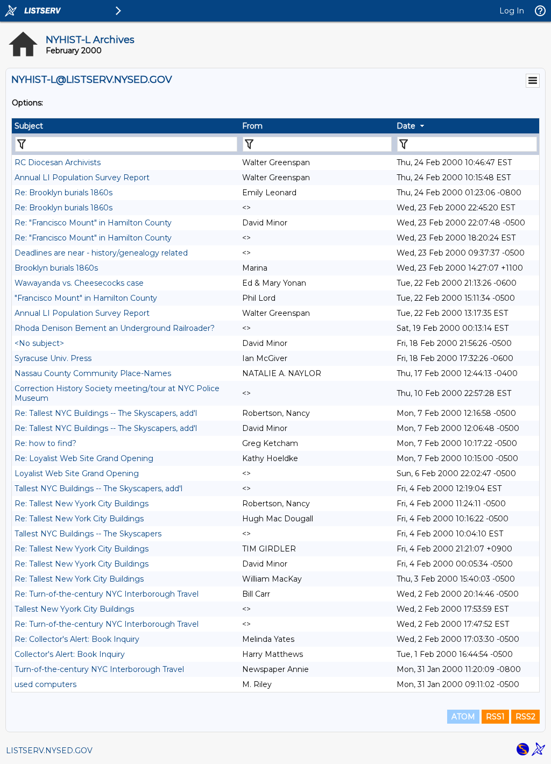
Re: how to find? (45, 443)
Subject (29, 126)
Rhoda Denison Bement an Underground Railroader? (115, 328)
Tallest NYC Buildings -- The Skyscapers (88, 534)
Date (406, 126)
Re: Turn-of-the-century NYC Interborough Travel (107, 594)
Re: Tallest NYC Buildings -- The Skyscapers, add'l (106, 413)
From (252, 126)
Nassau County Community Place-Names (93, 373)
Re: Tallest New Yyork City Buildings (82, 503)
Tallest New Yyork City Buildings (74, 609)
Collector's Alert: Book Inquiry (70, 654)
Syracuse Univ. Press (53, 358)
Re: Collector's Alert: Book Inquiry (77, 639)
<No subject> (39, 343)
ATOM (463, 716)
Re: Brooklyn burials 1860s (63, 192)
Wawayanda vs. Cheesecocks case (79, 283)
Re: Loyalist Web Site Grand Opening (84, 458)
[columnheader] (125, 125)
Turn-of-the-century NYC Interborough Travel (99, 669)
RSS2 (525, 716)
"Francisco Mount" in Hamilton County (86, 298)
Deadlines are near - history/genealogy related (101, 253)
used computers (45, 684)
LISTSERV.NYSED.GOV (49, 750)
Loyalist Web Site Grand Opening (77, 473)
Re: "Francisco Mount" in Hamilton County (93, 223)
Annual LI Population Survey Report (82, 177)
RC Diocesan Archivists (58, 162)
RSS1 (495, 716)
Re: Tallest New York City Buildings (79, 519)
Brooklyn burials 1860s (56, 268)
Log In (511, 11)
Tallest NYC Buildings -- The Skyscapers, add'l (98, 488)
